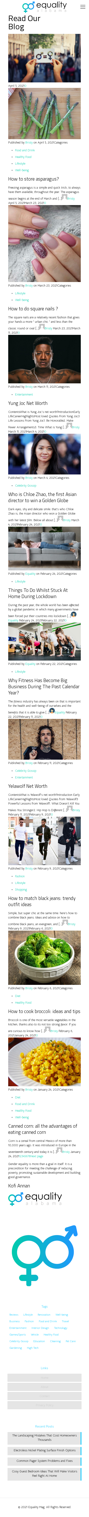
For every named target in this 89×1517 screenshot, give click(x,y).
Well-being (22, 170)
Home (44, 1378)
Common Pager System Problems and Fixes (44, 1461)
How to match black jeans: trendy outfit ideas (42, 901)
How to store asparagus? (33, 178)
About (44, 1387)
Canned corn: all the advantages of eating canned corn (42, 1129)
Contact (44, 1396)
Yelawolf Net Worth (27, 786)
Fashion (20, 876)
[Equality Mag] (44, 7)
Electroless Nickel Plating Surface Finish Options (45, 1450)
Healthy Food (23, 157)
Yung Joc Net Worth (28, 403)
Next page (37, 1156)
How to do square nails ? (33, 308)
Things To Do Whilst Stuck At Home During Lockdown (38, 593)
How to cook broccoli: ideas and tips (44, 1011)
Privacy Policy (44, 1405)
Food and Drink (25, 150)
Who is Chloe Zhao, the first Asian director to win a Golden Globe (42, 497)
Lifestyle (20, 163)
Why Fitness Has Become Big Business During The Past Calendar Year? (43, 686)
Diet (17, 996)
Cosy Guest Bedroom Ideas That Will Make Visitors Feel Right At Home (44, 1473)
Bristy (29, 142)
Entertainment (24, 394)
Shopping (21, 889)
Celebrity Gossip (25, 486)
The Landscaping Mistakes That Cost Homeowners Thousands (44, 1437)
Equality (30, 574)
